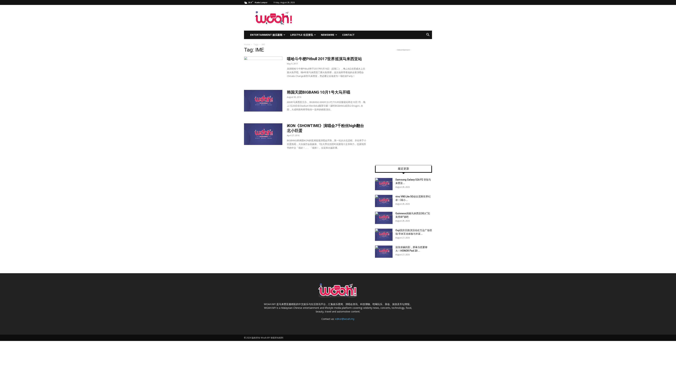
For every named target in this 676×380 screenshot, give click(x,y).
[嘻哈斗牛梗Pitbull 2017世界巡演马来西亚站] (263, 69)
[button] (428, 35)
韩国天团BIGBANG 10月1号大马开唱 (318, 92)
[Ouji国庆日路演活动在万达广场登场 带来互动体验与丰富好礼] (384, 235)
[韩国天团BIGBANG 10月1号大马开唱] (263, 101)
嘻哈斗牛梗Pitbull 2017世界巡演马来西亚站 (324, 59)
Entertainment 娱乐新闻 (266, 34)
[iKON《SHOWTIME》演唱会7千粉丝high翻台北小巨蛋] (263, 134)
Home (247, 44)
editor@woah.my (344, 319)
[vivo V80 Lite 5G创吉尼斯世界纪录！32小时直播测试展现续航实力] (384, 201)
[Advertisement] (403, 104)
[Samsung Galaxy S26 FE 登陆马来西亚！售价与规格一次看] (384, 184)
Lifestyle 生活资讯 (301, 34)
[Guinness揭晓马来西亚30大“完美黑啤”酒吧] (384, 218)
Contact (348, 34)
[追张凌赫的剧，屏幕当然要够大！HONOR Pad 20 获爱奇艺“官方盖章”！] (384, 251)
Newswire (327, 34)
